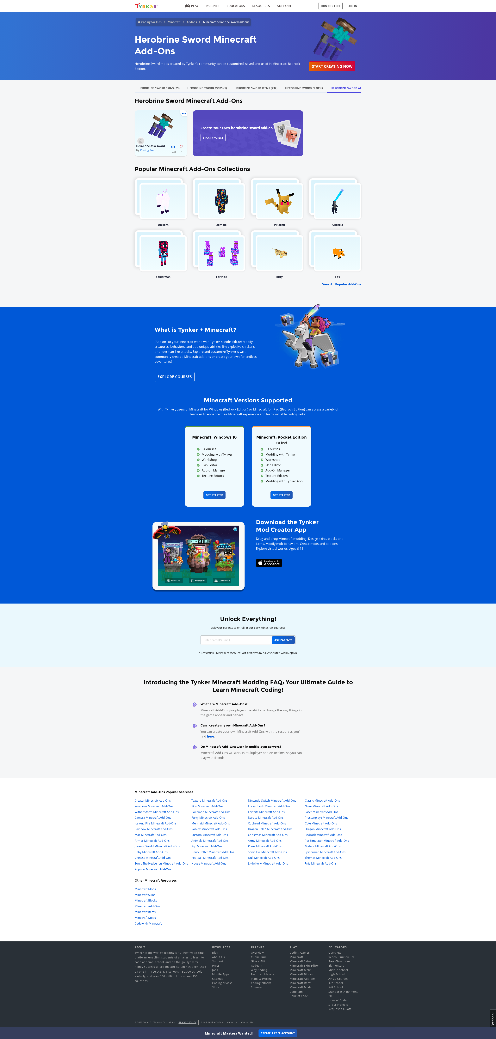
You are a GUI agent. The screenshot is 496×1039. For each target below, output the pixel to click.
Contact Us (247, 1022)
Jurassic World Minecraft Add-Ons (157, 846)
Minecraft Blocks (146, 900)
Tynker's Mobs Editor (225, 342)
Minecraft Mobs (145, 889)
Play (194, 6)
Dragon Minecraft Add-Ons (323, 829)
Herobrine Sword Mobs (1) (207, 88)
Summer (257, 987)
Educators (236, 6)
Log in (352, 6)
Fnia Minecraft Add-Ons (321, 863)
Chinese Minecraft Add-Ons (153, 858)
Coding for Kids (151, 22)
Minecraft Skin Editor (304, 965)
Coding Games (300, 952)
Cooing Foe (147, 150)
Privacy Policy (187, 1022)
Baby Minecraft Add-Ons (151, 852)
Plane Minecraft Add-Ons (265, 846)
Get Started (214, 495)
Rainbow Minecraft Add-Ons (153, 829)
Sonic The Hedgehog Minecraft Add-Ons (161, 863)
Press (216, 965)
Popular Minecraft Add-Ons (153, 869)
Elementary (336, 965)
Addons (192, 22)
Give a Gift (258, 961)
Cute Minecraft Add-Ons (321, 823)
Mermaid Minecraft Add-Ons (210, 823)
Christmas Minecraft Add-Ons (268, 835)
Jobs (215, 970)
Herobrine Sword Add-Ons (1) (353, 88)
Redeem (256, 965)
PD (330, 996)
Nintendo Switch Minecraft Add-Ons (272, 800)
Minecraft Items (145, 912)
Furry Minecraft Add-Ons (208, 817)
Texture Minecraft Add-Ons (209, 800)
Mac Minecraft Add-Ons (150, 835)
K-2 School (335, 983)
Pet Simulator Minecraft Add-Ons (327, 840)
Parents (212, 6)
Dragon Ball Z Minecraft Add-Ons (270, 829)
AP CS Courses (338, 979)
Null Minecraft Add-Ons (264, 858)
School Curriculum (341, 957)
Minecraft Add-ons (303, 979)
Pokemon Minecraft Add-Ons (210, 812)
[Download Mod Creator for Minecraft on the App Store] (269, 563)
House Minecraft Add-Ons (208, 863)
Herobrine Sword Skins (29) (159, 88)
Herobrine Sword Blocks (304, 88)
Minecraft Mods (145, 918)
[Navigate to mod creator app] (198, 555)
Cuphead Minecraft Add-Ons (267, 823)
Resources (261, 6)
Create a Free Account (278, 1033)
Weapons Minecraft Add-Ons (154, 806)
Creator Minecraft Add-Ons (153, 800)
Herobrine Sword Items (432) (256, 88)
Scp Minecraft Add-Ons (206, 846)
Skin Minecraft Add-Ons (207, 806)
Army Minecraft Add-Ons (265, 840)
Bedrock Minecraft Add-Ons (323, 835)
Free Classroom (339, 961)
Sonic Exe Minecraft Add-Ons (267, 852)
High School (336, 974)
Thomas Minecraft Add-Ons (323, 858)
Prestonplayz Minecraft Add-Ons (326, 817)
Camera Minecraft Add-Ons (153, 817)
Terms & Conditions (164, 1022)
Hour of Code (299, 996)
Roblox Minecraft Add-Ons (209, 829)
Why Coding (259, 970)
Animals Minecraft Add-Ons (209, 840)
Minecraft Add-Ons (147, 906)
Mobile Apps (221, 974)
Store (216, 987)
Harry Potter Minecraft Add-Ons (212, 852)
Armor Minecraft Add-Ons (152, 840)
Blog (215, 952)
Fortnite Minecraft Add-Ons (266, 812)
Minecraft (174, 22)
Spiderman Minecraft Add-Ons (325, 852)
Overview (257, 952)
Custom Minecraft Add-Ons (209, 835)
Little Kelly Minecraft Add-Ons (268, 863)
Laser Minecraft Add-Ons (321, 812)
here (210, 736)
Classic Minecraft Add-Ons (322, 800)
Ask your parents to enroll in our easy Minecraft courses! (248, 627)
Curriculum (259, 957)
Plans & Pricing (261, 979)
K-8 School (335, 987)
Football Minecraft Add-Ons (209, 858)
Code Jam (296, 991)
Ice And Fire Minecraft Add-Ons (156, 823)
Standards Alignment (343, 991)
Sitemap (218, 979)
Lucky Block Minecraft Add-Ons (269, 806)
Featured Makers (262, 974)
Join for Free (330, 6)
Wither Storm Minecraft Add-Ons (157, 812)
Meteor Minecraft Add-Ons (323, 846)
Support (284, 6)
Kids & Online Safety (212, 1022)
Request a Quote (340, 1009)
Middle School (338, 970)
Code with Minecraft (148, 923)
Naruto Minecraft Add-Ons (265, 817)
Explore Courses (175, 376)
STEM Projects (338, 1004)
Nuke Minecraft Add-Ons (321, 806)
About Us (218, 957)
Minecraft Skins (145, 895)
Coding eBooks (222, 983)
